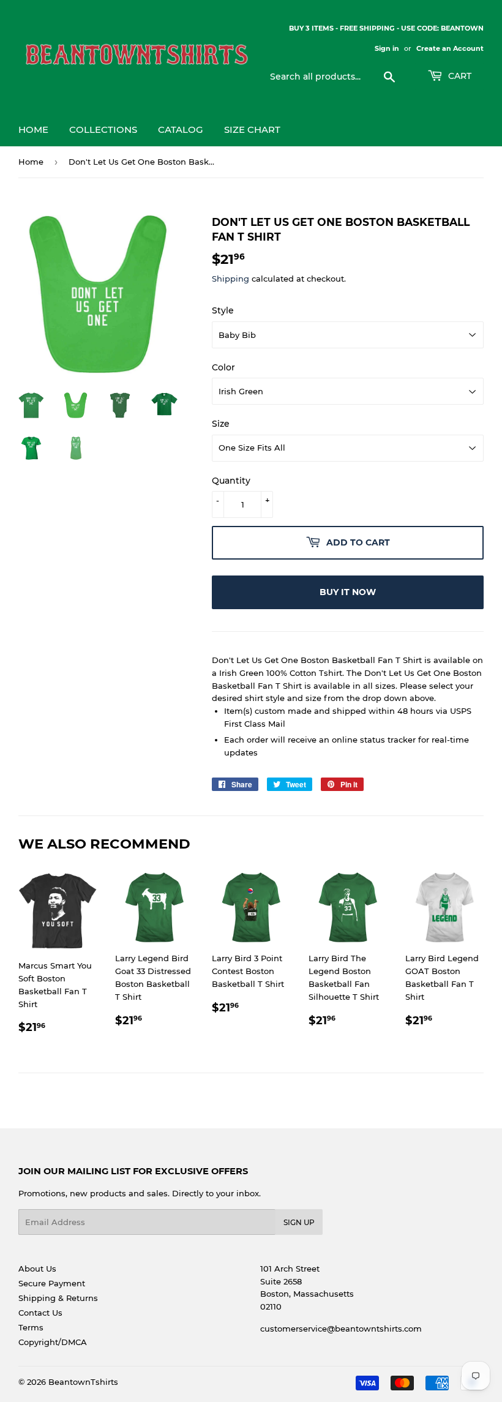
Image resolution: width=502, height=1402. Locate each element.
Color (223, 367)
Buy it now (348, 592)
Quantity (231, 480)
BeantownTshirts (83, 1382)
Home (33, 129)
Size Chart (252, 129)
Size (221, 423)
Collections (103, 129)
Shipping (230, 278)
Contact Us (40, 1313)
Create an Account (450, 48)
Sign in (387, 48)
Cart (458, 75)
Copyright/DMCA (52, 1342)
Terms (30, 1327)
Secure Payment (51, 1283)
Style (223, 310)
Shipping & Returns (58, 1298)
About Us (37, 1268)
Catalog (180, 129)
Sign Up (299, 1222)
